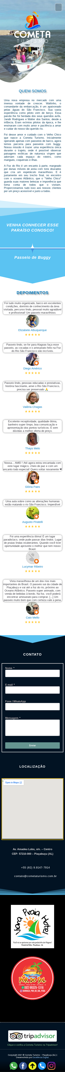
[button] (31, 7)
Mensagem (12, 718)
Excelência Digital (41, 1057)
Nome (9, 668)
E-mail (9, 684)
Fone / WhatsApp (15, 701)
